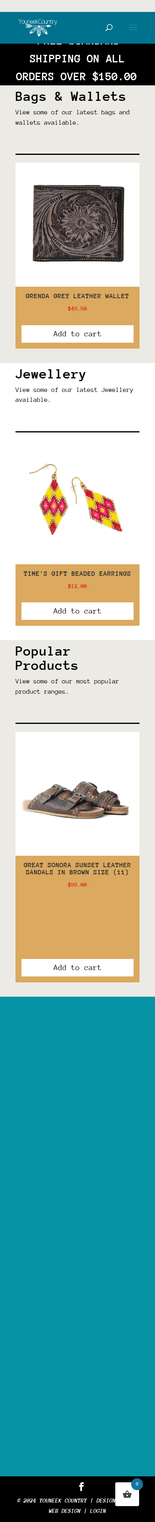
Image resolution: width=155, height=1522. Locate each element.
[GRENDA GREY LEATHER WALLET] (77, 285)
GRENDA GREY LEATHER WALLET (77, 296)
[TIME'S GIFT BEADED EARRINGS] (77, 562)
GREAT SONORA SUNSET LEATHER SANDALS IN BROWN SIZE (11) (77, 868)
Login (98, 1511)
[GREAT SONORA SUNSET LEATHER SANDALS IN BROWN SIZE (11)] (77, 854)
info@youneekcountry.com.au (82, 1386)
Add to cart (78, 334)
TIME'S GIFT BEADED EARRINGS (77, 573)
